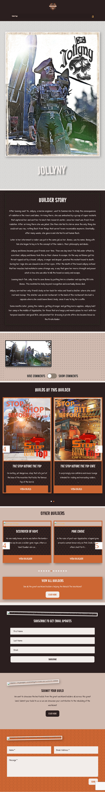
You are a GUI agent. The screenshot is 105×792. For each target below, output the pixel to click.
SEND (93, 781)
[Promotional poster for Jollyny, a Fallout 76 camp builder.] (52, 156)
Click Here (52, 713)
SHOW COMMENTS (68, 376)
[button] (6, 449)
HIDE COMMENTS (36, 376)
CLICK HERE (52, 594)
